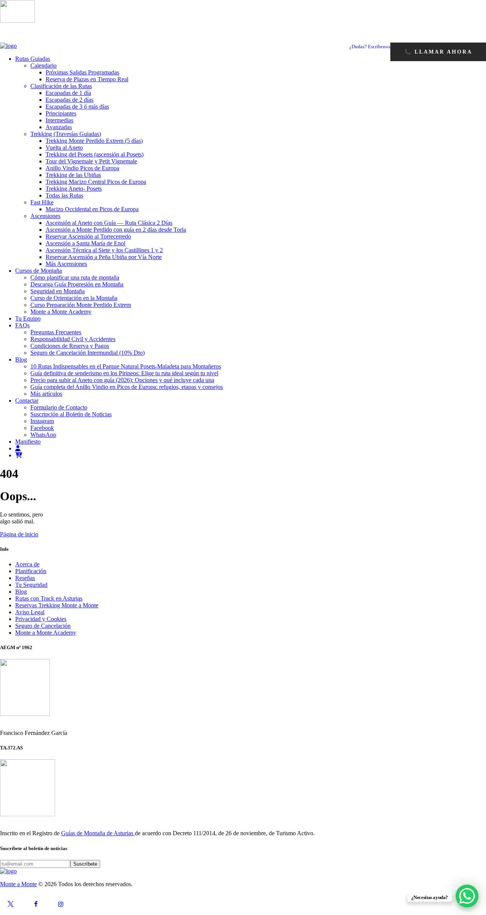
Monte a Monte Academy (45, 632)
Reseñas (25, 578)
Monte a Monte (18, 884)
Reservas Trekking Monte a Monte (56, 605)
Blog (21, 591)
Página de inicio (19, 534)
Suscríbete (85, 864)
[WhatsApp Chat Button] (467, 896)
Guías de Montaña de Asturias (98, 833)
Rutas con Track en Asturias (48, 598)
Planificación (30, 571)
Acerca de (27, 564)
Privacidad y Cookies (40, 619)
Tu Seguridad (31, 585)
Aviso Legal (29, 612)
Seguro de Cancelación (43, 626)
